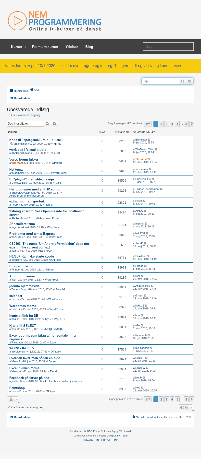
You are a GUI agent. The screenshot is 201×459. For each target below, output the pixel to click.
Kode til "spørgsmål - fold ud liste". (36, 140)
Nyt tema (16, 169)
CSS (58, 182)
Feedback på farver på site (29, 378)
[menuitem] (35, 89)
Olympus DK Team (117, 435)
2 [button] (161, 123)
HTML (57, 143)
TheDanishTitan (21, 153)
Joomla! (60, 289)
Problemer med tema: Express (32, 233)
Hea (14, 391)
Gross (15, 299)
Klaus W (16, 371)
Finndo (16, 269)
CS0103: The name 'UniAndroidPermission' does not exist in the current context (49, 245)
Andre (52, 361)
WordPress (60, 172)
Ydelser (71, 46)
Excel (49, 204)
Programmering (21, 266)
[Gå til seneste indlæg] (149, 139)
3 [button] (166, 123)
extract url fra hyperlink (27, 201)
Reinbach (17, 342)
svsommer (18, 172)
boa (14, 319)
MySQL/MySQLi (54, 319)
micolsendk (18, 351)
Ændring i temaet (22, 276)
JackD (15, 250)
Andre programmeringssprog (26, 195)
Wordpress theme (22, 306)
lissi (14, 279)
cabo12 (16, 309)
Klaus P (16, 361)
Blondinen (21, 143)
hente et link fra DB (23, 316)
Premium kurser (45, 46)
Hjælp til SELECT (22, 326)
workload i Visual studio (27, 150)
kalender (15, 296)
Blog (89, 46)
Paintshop (17, 388)
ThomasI (17, 162)
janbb (15, 381)
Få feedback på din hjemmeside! (64, 381)
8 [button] (186, 123)
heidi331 (16, 236)
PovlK (15, 204)
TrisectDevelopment (24, 192)
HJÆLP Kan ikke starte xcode (31, 256)
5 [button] (177, 123)
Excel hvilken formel (24, 368)
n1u (14, 329)
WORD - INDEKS (21, 348)
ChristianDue (19, 182)
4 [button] (172, 123)
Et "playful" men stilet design (31, 179)
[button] (147, 124)
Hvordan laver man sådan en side (34, 358)
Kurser (17, 46)
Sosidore (17, 259)
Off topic (57, 162)
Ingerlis (16, 227)
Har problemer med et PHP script (34, 189)
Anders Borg (19, 289)
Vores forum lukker (23, 159)
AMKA (15, 218)
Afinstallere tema (22, 224)
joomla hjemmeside (24, 286)
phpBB (87, 431)
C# (58, 153)
